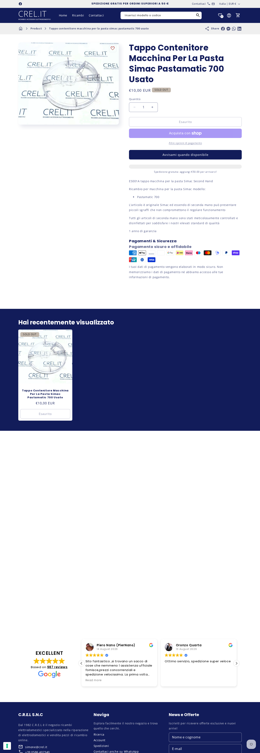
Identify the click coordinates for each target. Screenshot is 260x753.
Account (99, 740)
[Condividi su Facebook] (223, 29)
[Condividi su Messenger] (228, 29)
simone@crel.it (36, 747)
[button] (238, 15)
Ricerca (99, 734)
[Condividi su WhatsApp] (234, 29)
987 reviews (57, 667)
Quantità (134, 99)
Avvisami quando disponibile (185, 155)
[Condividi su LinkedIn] (239, 29)
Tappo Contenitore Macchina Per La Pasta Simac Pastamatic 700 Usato (45, 394)
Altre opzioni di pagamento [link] (185, 143)
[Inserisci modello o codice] (198, 15)
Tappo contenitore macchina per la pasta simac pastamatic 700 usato (99, 28)
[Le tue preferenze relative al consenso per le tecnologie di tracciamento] (7, 746)
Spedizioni (101, 746)
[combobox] (161, 15)
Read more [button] (94, 680)
